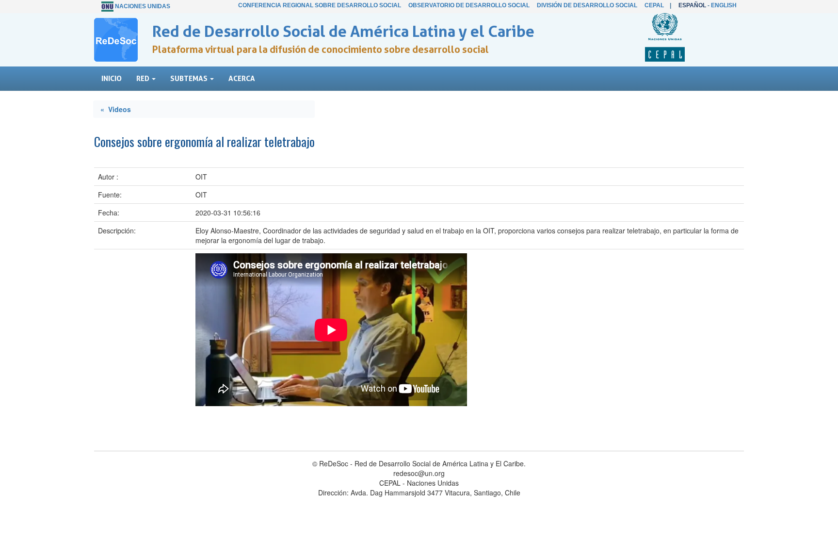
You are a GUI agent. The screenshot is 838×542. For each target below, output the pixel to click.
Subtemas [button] (189, 78)
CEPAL (654, 5)
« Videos (115, 109)
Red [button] (143, 78)
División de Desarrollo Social (587, 5)
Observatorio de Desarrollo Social (469, 5)
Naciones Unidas (142, 6)
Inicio (111, 78)
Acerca (241, 78)
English (724, 5)
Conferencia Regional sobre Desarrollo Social (319, 5)
